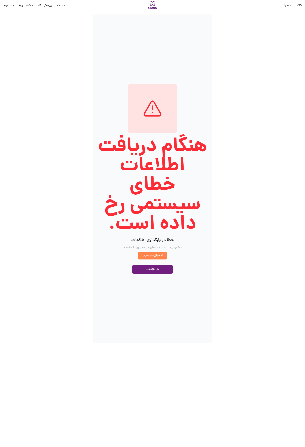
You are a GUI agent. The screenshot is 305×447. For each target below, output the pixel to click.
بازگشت (150, 269)
